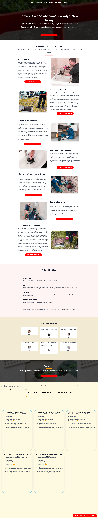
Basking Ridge (52, 401)
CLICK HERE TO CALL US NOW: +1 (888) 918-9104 (85, 515)
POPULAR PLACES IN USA (60, 2)
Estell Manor (28, 407)
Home (32, 2)
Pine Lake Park (5, 396)
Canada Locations (48, 2)
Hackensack (52, 404)
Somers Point (28, 404)
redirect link (14, 420)
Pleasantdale (28, 401)
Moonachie (28, 399)
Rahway (3, 401)
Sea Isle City (52, 399)
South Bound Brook (78, 404)
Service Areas (39, 2)
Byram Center (29, 396)
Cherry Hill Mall (77, 407)
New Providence (5, 404)
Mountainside (52, 407)
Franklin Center (5, 399)
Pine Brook (76, 399)
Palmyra (3, 407)
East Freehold (76, 396)
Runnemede (76, 401)
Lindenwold (52, 396)
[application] (52, 2)
